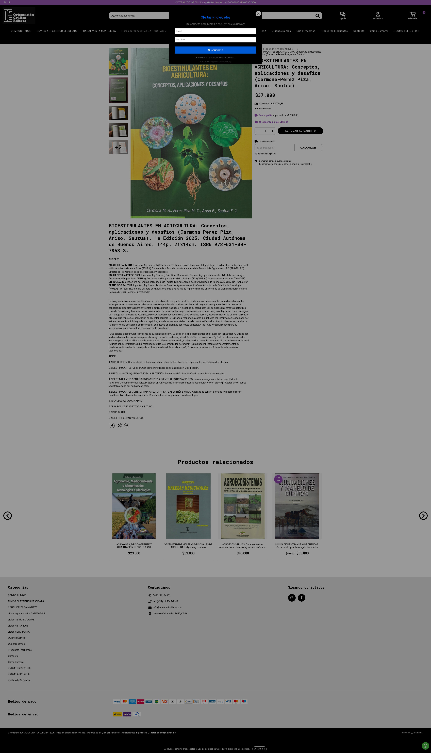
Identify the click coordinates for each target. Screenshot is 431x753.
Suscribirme (215, 50)
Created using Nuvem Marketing (215, 61)
